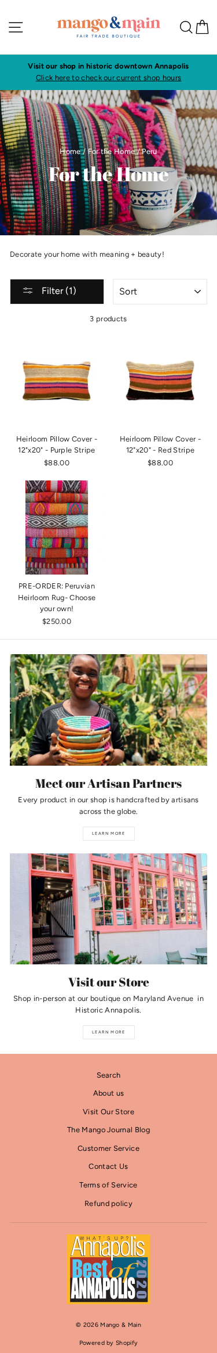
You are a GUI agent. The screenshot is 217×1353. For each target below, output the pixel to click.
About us (108, 1093)
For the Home (111, 151)
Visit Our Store (108, 1111)
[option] (108, 72)
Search (109, 1075)
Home (70, 151)
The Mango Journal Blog (108, 1129)
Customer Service (108, 1148)
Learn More (108, 833)
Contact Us (108, 1166)
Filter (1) (57, 290)
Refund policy (108, 1203)
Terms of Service (108, 1184)
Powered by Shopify (108, 1343)
